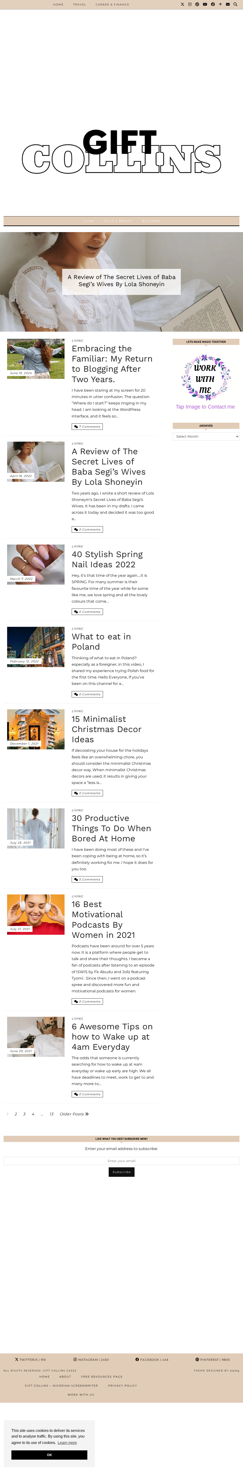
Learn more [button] (67, 1443)
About (65, 1376)
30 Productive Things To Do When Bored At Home (111, 828)
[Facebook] (213, 4)
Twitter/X (32, 1359)
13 (51, 1114)
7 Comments (89, 426)
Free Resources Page (102, 1376)
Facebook (153, 1359)
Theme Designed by (216, 1370)
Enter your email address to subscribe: (121, 1148)
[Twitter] (183, 4)
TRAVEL (79, 4)
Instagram (93, 1359)
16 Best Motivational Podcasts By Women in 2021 (103, 919)
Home (44, 1376)
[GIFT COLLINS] (121, 147)
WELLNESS (151, 221)
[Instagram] (190, 4)
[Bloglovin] (221, 4)
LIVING (89, 221)
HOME (58, 4)
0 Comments (89, 529)
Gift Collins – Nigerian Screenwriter (61, 1385)
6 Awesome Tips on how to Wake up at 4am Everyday (112, 1037)
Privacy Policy (122, 1385)
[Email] (228, 4)
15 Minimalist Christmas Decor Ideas (106, 729)
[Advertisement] (121, 33)
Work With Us (81, 1394)
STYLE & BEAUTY (118, 221)
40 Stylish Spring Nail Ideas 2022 (107, 559)
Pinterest (214, 1359)
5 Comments (89, 879)
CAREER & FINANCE (112, 4)
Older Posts (72, 1114)
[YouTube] (205, 4)
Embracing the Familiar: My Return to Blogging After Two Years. (112, 364)
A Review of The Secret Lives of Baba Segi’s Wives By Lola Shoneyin (122, 281)
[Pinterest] (197, 4)
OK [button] (49, 1455)
